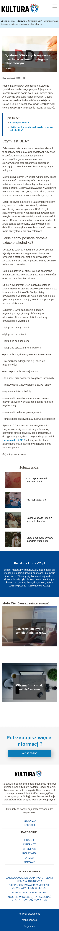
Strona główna (8, 21)
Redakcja (29, 820)
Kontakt (29, 825)
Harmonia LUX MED (13, 440)
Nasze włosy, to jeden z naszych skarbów (39, 519)
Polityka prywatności (29, 913)
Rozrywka (29, 853)
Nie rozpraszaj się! (36, 499)
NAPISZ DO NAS (29, 753)
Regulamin (29, 926)
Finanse (29, 840)
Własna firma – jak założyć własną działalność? (29, 687)
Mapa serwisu (29, 920)
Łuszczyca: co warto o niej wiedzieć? (38, 480)
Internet (29, 844)
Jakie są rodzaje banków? (29, 892)
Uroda (29, 857)
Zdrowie (22, 21)
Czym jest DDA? (19, 122)
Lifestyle (29, 849)
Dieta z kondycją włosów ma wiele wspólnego (39, 539)
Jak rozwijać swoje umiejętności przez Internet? (29, 631)
